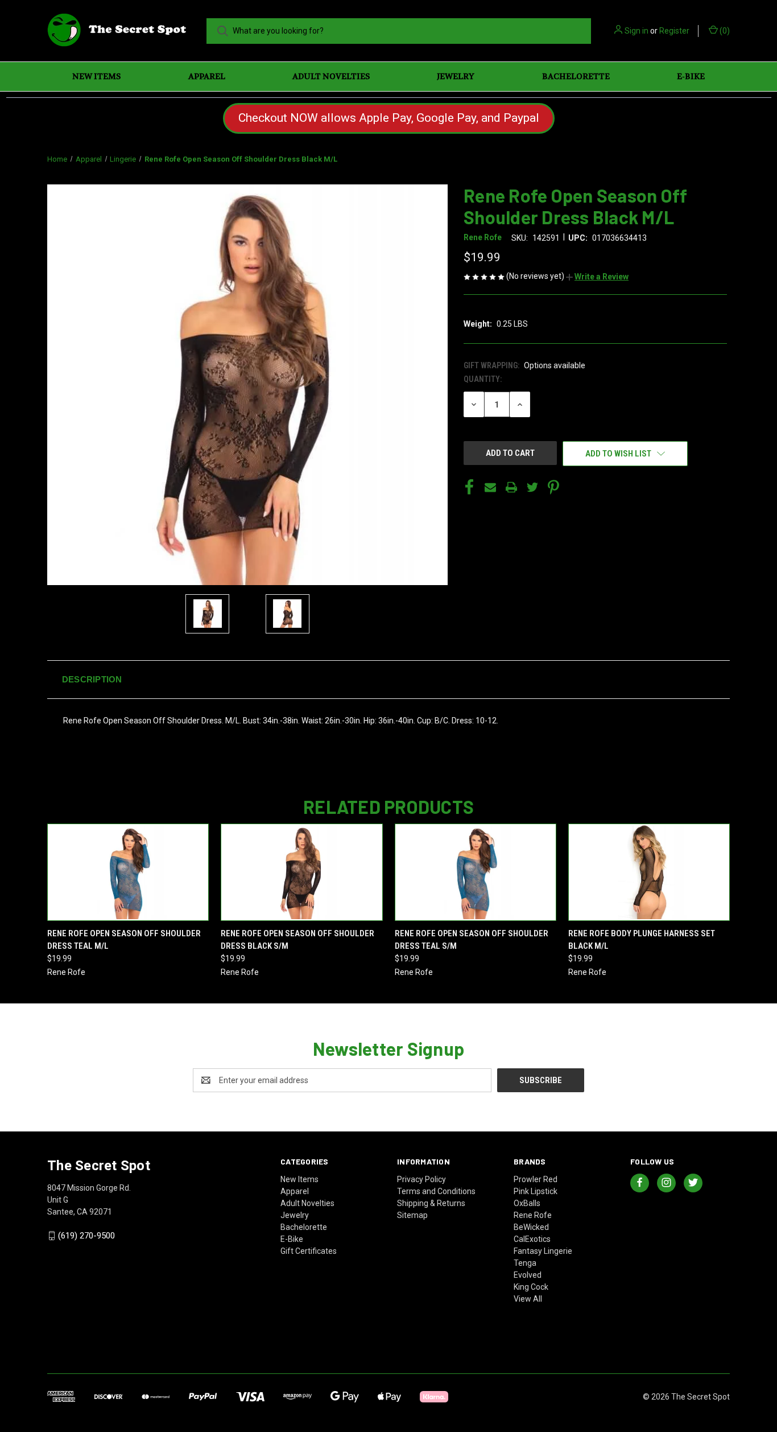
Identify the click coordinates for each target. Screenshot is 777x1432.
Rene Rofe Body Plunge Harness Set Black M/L (641, 940)
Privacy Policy (421, 1179)
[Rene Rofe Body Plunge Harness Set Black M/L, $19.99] (649, 872)
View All (528, 1298)
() (724, 30)
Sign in (636, 30)
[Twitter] (532, 487)
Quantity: (483, 379)
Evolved (528, 1274)
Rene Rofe (533, 1215)
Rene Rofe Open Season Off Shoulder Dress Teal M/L (124, 940)
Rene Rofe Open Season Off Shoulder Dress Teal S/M (471, 940)
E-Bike (691, 76)
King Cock (531, 1286)
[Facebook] (469, 487)
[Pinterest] (553, 487)
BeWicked (531, 1227)
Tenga (525, 1263)
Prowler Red (535, 1179)
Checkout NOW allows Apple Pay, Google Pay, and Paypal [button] (388, 118)
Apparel (206, 76)
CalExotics (532, 1239)
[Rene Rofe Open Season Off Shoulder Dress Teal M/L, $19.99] (127, 872)
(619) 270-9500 (86, 1236)
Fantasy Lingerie (543, 1251)
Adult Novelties (331, 76)
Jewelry (455, 76)
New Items (96, 76)
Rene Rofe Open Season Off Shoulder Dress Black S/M (297, 940)
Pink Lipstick (535, 1191)
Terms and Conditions (436, 1191)
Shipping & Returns (431, 1203)
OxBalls (527, 1203)
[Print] (511, 487)
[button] (597, 276)
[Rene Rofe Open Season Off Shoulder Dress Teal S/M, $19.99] (475, 872)
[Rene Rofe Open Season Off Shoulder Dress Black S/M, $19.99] (301, 872)
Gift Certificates (308, 1251)
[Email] (490, 487)
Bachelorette (576, 76)
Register (674, 30)
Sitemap (412, 1215)
